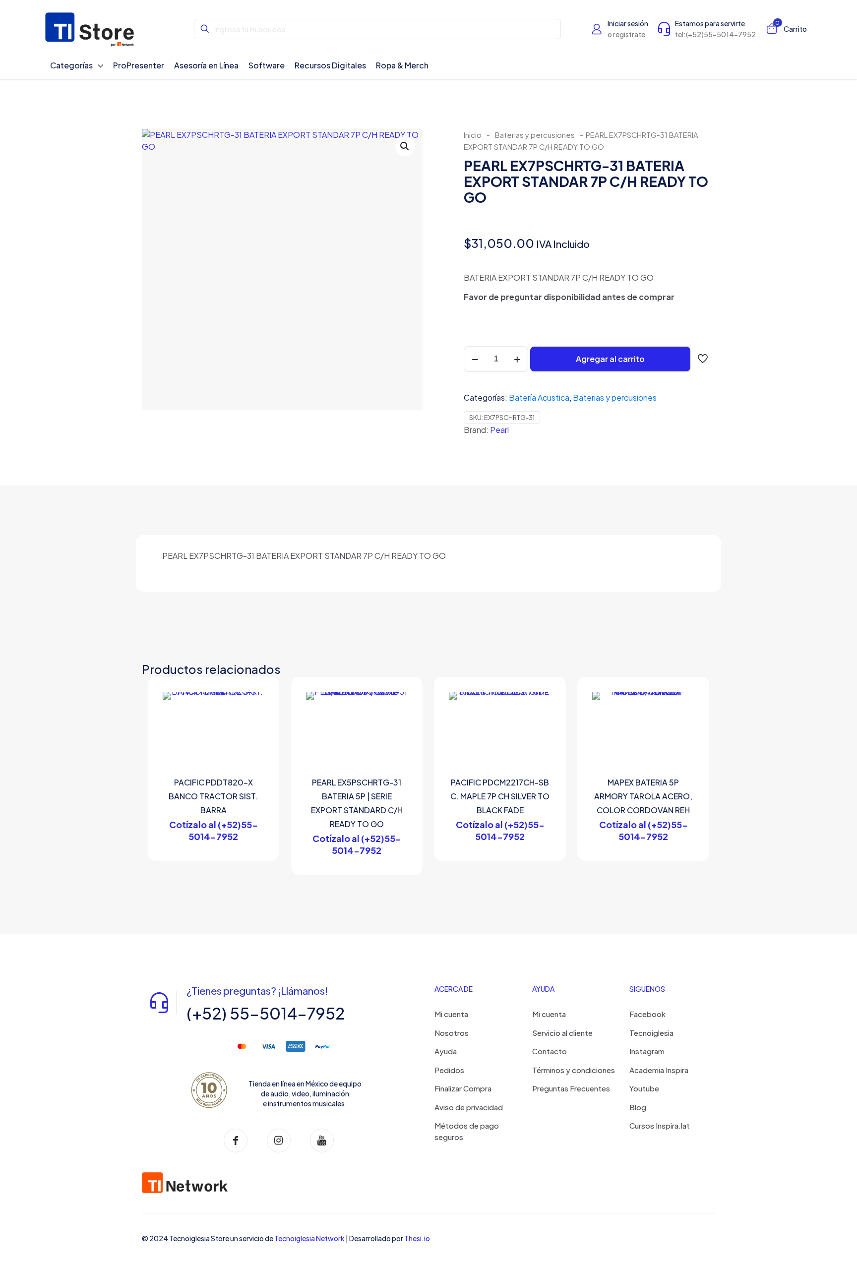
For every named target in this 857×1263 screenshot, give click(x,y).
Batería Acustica (539, 397)
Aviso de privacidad (468, 1107)
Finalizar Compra (462, 1088)
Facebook (647, 1014)
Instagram (647, 1051)
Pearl (499, 429)
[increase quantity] (517, 359)
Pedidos (449, 1070)
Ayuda (445, 1051)
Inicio (473, 134)
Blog (637, 1107)
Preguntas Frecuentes (571, 1088)
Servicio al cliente (562, 1032)
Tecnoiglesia (651, 1032)
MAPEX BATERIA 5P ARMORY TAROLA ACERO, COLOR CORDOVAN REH (643, 796)
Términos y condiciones (573, 1070)
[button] (405, 146)
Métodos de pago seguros (466, 1131)
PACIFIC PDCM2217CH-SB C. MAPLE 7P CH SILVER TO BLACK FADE (500, 796)
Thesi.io (417, 1238)
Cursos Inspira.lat (659, 1125)
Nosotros (451, 1032)
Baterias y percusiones (535, 134)
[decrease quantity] (475, 359)
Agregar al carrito (610, 359)
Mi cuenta (451, 1014)
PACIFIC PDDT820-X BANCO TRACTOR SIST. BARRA (213, 796)
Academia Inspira (658, 1070)
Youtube (644, 1088)
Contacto (549, 1051)
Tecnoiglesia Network (309, 1238)
